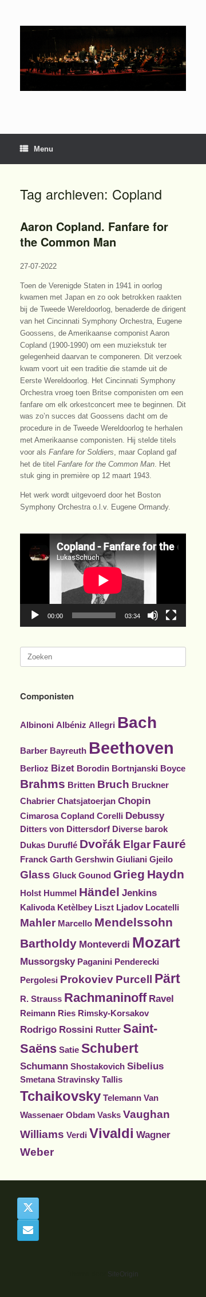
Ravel (161, 998)
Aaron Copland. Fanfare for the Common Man (94, 234)
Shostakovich (97, 1066)
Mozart (156, 942)
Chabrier (37, 801)
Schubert (109, 1048)
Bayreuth (68, 750)
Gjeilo (161, 859)
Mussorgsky (47, 961)
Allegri (102, 725)
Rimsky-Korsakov (113, 1013)
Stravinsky (78, 1079)
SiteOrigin (123, 1274)
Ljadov (129, 907)
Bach (137, 722)
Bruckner (150, 785)
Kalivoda (37, 907)
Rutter (108, 1030)
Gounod (94, 875)
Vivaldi (111, 1133)
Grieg (129, 874)
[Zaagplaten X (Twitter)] (28, 1208)
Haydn (165, 874)
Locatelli (162, 907)
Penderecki (136, 961)
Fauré (169, 843)
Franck (33, 859)
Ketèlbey (74, 907)
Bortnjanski (135, 768)
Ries (67, 1013)
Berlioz (34, 768)
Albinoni (37, 725)
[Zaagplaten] (103, 58)
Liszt (104, 907)
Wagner (153, 1134)
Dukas (32, 845)
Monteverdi (104, 944)
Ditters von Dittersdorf (65, 829)
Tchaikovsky (60, 1096)
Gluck (64, 875)
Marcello (75, 923)
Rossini (76, 1029)
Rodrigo (38, 1029)
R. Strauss (41, 999)
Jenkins (139, 892)
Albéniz (71, 725)
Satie (69, 1050)
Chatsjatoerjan (86, 801)
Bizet (62, 768)
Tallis (112, 1079)
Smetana (37, 1079)
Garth (61, 859)
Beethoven (131, 747)
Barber (33, 750)
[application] (103, 580)
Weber (37, 1152)
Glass (35, 875)
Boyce (172, 768)
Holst (30, 893)
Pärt (167, 978)
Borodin (93, 768)
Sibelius (145, 1066)
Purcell (134, 979)
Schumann (44, 1066)
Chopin (134, 800)
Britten (81, 785)
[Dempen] (153, 615)
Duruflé (62, 845)
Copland (77, 816)
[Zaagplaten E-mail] (28, 1230)
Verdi (76, 1135)
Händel (99, 891)
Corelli (110, 816)
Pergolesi (39, 980)
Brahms (42, 783)
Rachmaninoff (105, 997)
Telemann (122, 1098)
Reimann (38, 1013)
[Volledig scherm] (171, 615)
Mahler (38, 923)
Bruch (113, 784)
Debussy (144, 815)
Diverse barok (140, 829)
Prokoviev (86, 979)
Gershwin (94, 859)
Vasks (109, 1115)
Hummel (60, 893)
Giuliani (131, 859)
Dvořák (100, 843)
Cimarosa (39, 816)
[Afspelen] (35, 615)
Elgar (136, 844)
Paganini (94, 961)
